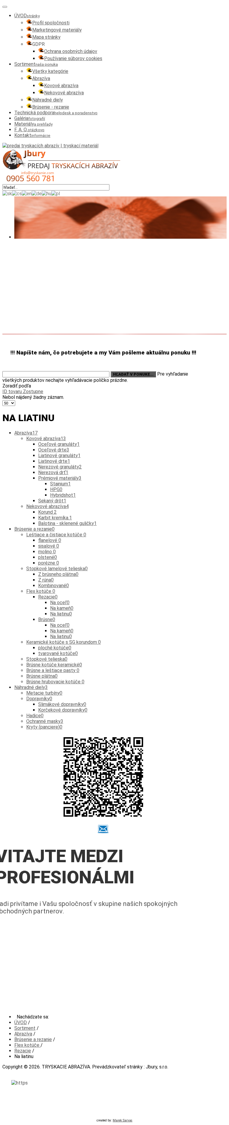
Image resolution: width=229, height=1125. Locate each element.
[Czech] (17, 193)
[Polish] (55, 193)
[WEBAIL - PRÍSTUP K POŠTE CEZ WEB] (103, 829)
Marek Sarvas (122, 1120)
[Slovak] (7, 193)
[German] (37, 193)
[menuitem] (27, 15)
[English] (27, 193)
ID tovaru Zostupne (22, 391)
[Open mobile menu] (4, 7)
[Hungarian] (46, 193)
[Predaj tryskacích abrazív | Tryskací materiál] (50, 146)
